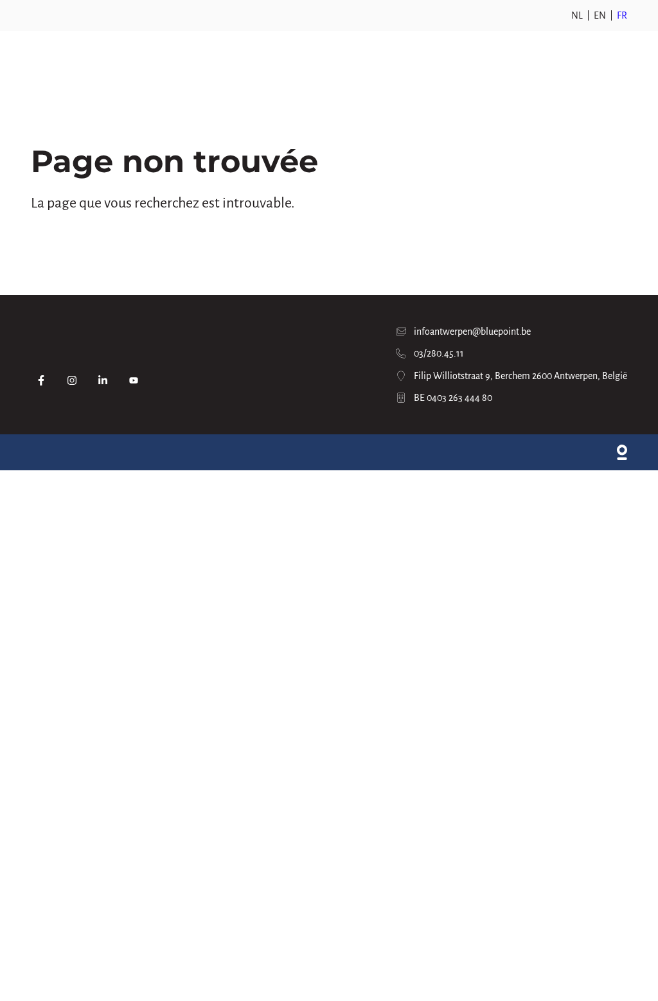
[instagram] (72, 380)
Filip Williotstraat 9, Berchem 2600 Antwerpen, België (520, 376)
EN (600, 15)
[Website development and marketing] (622, 452)
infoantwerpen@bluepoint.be (472, 331)
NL (577, 15)
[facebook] (41, 380)
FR (622, 15)
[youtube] (133, 380)
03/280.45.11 (439, 353)
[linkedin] (103, 380)
